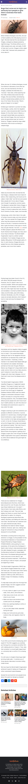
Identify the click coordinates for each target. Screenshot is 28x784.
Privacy (3, 777)
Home (3, 5)
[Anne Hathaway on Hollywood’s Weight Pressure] (7, 697)
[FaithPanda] (13, 2)
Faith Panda (5, 17)
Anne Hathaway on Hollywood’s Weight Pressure (6, 703)
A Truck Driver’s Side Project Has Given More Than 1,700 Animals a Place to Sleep (20, 719)
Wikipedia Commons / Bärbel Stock (14, 189)
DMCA (15, 777)
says (21, 227)
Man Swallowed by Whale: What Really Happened (6, 719)
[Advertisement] (14, 69)
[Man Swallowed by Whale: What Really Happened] (7, 713)
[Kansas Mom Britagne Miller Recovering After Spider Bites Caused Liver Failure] (21, 697)
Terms (7, 777)
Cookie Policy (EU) (22, 777)
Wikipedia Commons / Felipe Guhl (14, 497)
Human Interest (8, 5)
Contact (11, 777)
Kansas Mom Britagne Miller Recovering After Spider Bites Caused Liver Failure (20, 703)
